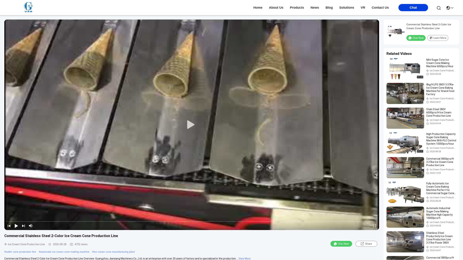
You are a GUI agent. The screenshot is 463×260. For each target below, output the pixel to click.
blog (329, 7)
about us (276, 7)
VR (363, 7)
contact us (380, 7)
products (297, 7)
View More (245, 258)
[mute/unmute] (30, 225)
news (315, 7)
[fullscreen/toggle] (374, 225)
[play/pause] (16, 225)
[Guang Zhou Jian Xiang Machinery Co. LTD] (29, 7)
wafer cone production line (21, 251)
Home (257, 7)
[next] (23, 225)
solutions (346, 7)
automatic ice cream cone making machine (64, 251)
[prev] (9, 225)
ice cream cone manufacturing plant (114, 251)
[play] (191, 124)
